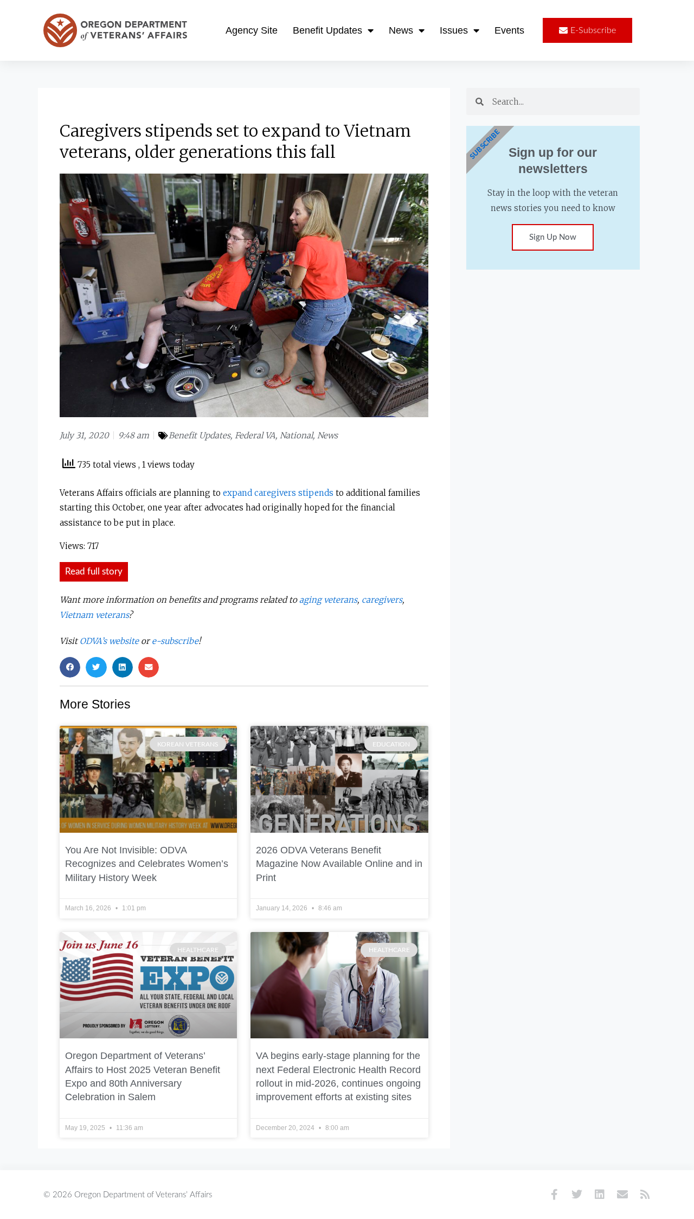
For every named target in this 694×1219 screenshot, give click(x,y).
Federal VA (255, 435)
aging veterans (328, 600)
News (401, 30)
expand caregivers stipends (278, 493)
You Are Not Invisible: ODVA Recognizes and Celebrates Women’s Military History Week (146, 864)
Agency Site (252, 30)
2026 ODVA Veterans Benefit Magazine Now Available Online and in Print (339, 864)
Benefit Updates (327, 30)
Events (509, 30)
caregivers (382, 600)
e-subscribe (175, 641)
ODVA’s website (109, 641)
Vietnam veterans (94, 615)
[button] (70, 667)
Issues (454, 30)
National (296, 435)
